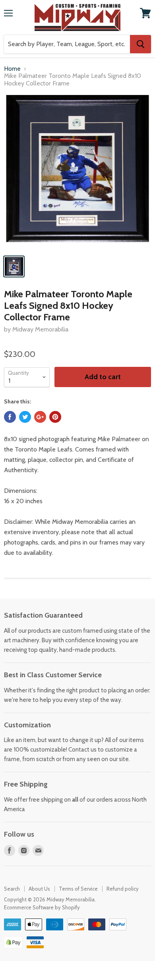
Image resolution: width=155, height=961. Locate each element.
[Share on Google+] (40, 417)
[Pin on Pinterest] (55, 417)
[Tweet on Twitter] (25, 417)
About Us (39, 888)
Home (12, 68)
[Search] (140, 44)
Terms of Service (78, 888)
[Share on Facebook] (10, 417)
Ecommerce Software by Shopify (42, 907)
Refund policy (123, 888)
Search (12, 888)
